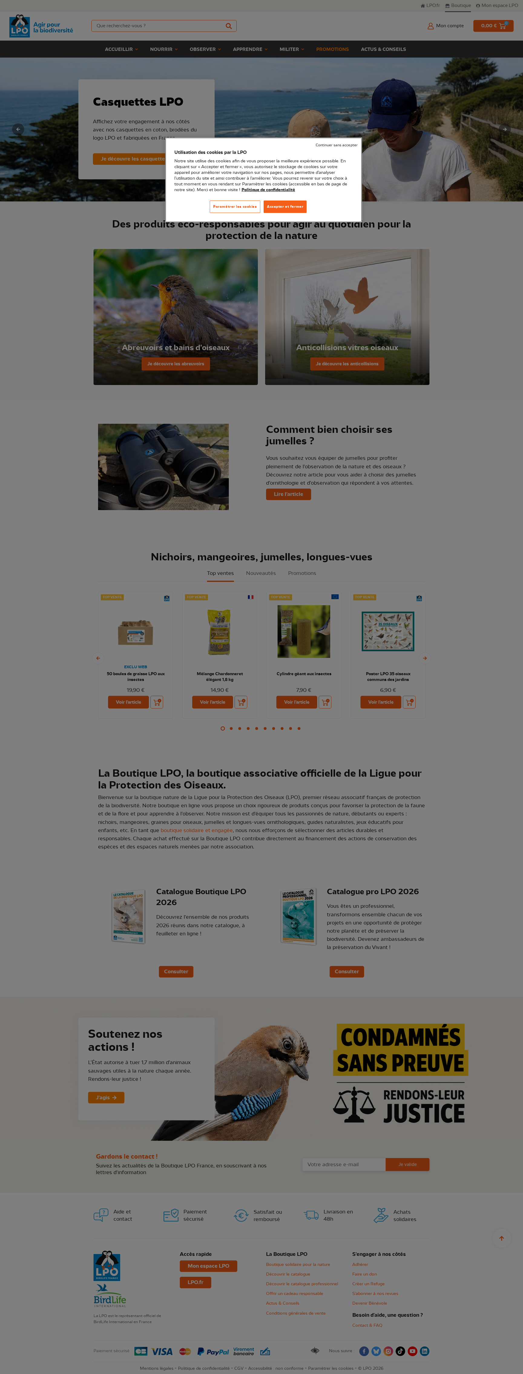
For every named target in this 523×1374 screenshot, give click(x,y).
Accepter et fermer (285, 206)
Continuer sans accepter (336, 145)
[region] (263, 180)
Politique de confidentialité (268, 190)
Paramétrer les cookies (235, 206)
